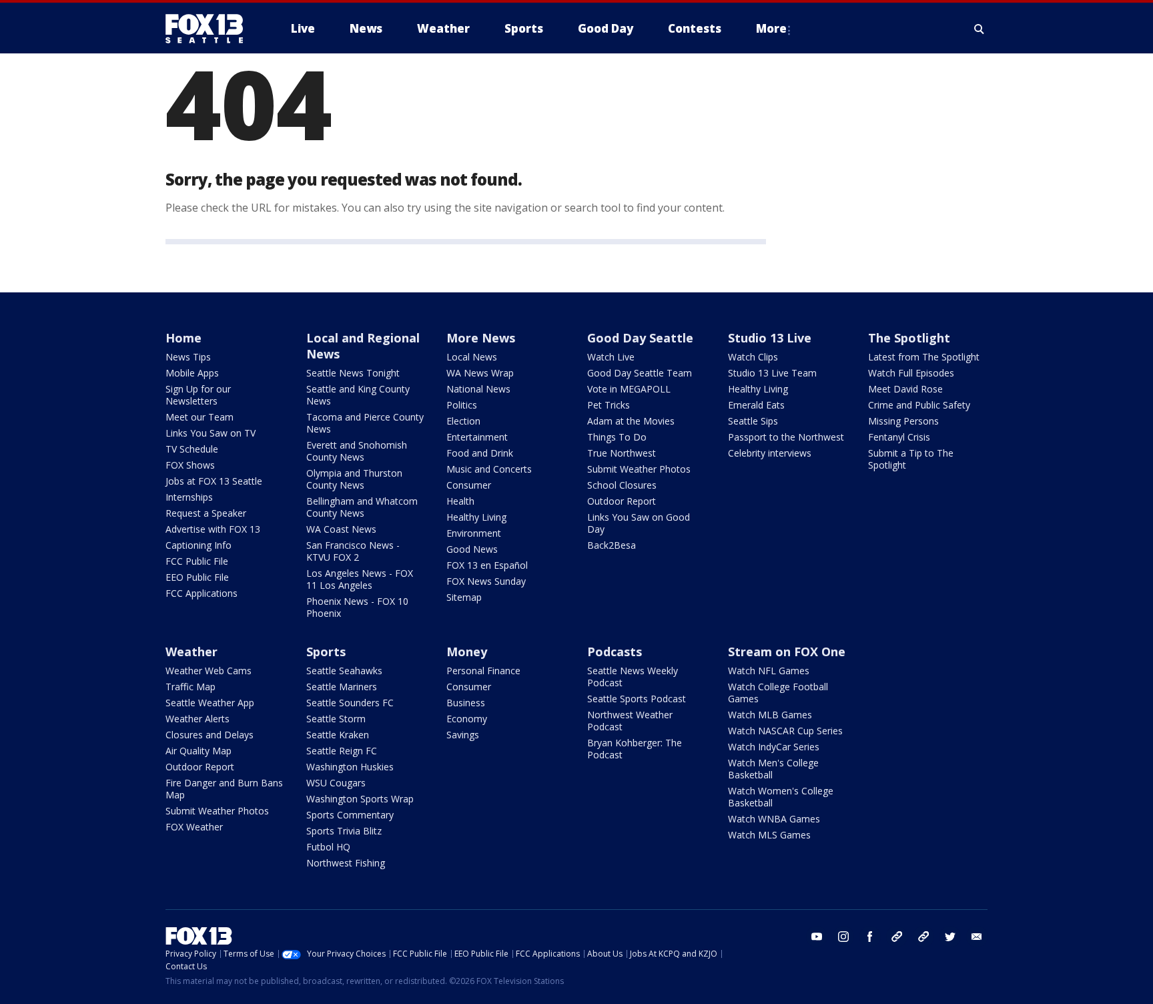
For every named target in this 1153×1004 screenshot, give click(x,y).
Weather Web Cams (208, 670)
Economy (466, 718)
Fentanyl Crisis (899, 437)
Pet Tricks (608, 405)
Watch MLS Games (769, 834)
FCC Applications (201, 593)
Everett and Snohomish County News (356, 451)
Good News (472, 549)
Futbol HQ (328, 846)
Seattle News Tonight (353, 372)
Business (465, 702)
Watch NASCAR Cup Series (785, 730)
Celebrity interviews (769, 453)
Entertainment (477, 437)
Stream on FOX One (786, 652)
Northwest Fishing (345, 862)
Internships (189, 497)
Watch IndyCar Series (773, 746)
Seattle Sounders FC (350, 702)
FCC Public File (196, 561)
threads (923, 936)
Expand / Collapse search (980, 29)
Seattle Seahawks (344, 670)
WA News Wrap (480, 372)
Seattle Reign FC (341, 750)
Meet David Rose (905, 389)
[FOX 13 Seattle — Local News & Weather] (209, 29)
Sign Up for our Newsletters (198, 395)
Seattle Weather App (209, 702)
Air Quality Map (198, 750)
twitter (950, 936)
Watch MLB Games (770, 714)
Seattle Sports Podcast (636, 698)
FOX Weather (194, 826)
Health (460, 501)
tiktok (896, 936)
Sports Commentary (350, 814)
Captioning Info (198, 545)
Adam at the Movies (631, 421)
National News (478, 389)
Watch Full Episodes (911, 372)
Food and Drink (479, 453)
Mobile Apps (192, 372)
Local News (471, 356)
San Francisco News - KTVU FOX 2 (353, 551)
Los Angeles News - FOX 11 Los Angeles (359, 579)
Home (183, 338)
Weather (191, 652)
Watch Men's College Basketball (773, 768)
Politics (461, 405)
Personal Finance (483, 670)
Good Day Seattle (640, 338)
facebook (870, 936)
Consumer (468, 485)
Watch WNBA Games (774, 818)
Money (466, 652)
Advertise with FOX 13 (212, 529)
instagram (843, 936)
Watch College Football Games (778, 692)
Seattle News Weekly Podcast (632, 676)
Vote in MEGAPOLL (629, 389)
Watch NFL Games (768, 670)
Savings (462, 734)
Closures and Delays (209, 734)
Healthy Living (476, 517)
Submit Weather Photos (639, 469)
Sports (326, 652)
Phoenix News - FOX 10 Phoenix (357, 607)
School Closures (622, 485)
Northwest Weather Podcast (630, 720)
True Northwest (621, 453)
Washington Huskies (350, 766)
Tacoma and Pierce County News (365, 423)
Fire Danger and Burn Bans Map (224, 788)
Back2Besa (611, 545)
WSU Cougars (336, 782)
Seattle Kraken (337, 734)
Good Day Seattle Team (639, 372)
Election (463, 421)
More (771, 28)
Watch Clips (753, 356)
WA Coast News (341, 529)
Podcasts (614, 652)
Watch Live (611, 356)
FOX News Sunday (486, 581)
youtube (816, 936)
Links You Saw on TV (210, 433)
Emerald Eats (756, 405)
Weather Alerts (197, 718)
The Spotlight (909, 338)
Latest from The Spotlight (924, 356)
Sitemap (464, 597)
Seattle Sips (753, 421)
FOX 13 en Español (487, 565)
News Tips (188, 356)
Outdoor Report (621, 501)
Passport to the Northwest (786, 437)
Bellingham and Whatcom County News (362, 507)
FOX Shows (190, 465)
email (977, 936)
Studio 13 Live (769, 338)
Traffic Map (190, 686)
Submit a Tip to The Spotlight (910, 459)
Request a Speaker (205, 513)
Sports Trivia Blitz (344, 830)
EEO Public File (197, 577)
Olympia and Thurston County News (354, 479)
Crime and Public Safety (919, 405)
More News (480, 338)
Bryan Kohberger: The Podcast (634, 748)
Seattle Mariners (341, 686)
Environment (473, 533)
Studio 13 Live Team (772, 372)
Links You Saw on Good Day (638, 523)
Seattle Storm (336, 718)
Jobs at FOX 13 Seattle (213, 481)
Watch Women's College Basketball (780, 796)
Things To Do (617, 437)
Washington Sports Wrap (360, 798)
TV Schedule (191, 449)
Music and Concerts (489, 469)
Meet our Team (199, 417)
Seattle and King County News (358, 395)
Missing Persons (903, 421)
